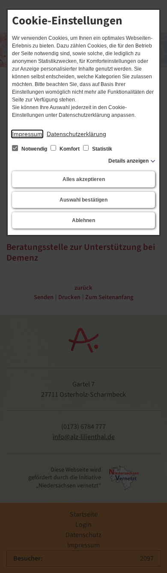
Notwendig (34, 149)
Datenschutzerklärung (76, 134)
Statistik (101, 149)
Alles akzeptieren (84, 179)
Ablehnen (83, 220)
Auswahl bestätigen (83, 200)
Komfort (69, 149)
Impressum (27, 134)
